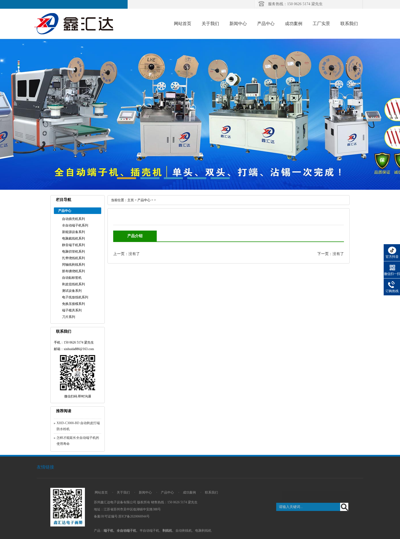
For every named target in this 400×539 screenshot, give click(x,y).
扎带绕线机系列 (73, 258)
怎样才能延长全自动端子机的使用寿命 (78, 441)
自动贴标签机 (72, 278)
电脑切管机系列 (73, 251)
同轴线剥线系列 (73, 265)
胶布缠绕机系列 (73, 271)
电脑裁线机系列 (73, 238)
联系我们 (349, 23)
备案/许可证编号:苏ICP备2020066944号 (122, 516)
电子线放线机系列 (75, 297)
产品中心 (266, 23)
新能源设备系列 (73, 232)
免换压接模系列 (73, 304)
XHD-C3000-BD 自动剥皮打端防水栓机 (78, 426)
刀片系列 (68, 317)
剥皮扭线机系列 (73, 284)
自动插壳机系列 (73, 219)
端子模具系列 (72, 310)
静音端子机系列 (73, 245)
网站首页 (182, 23)
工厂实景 (321, 23)
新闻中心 (238, 23)
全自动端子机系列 (75, 225)
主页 (130, 200)
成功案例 (293, 23)
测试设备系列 (72, 291)
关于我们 (210, 23)
